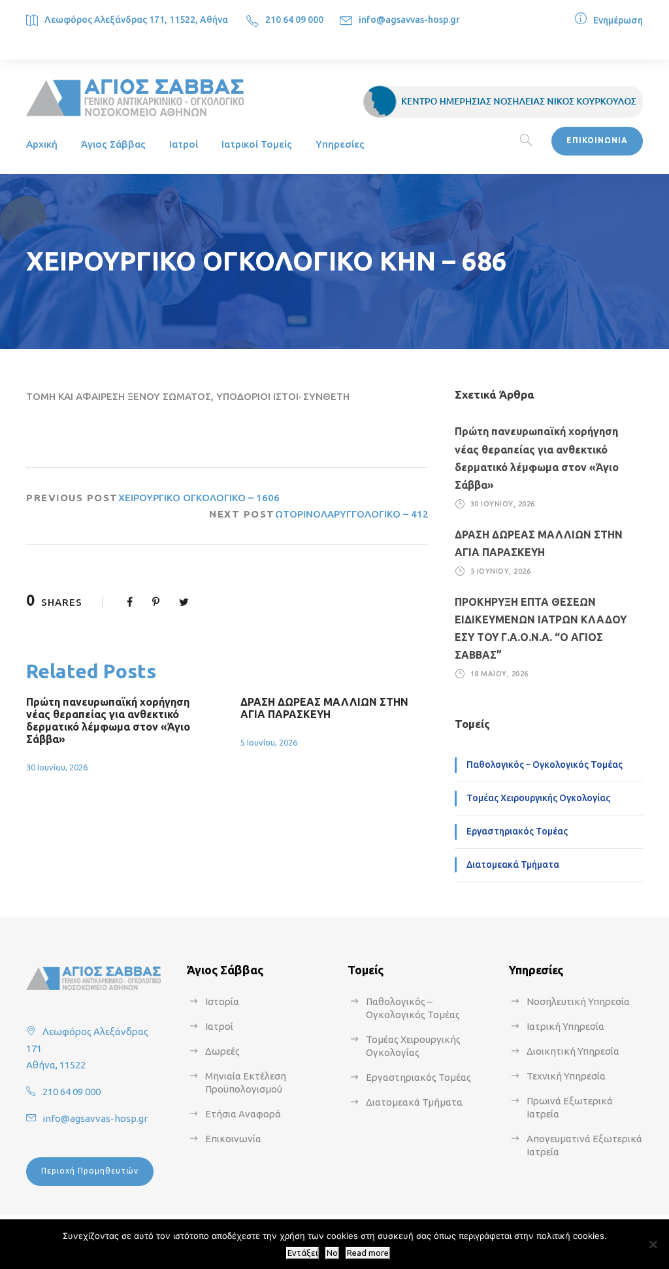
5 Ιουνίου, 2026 (268, 742)
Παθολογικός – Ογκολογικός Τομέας (544, 764)
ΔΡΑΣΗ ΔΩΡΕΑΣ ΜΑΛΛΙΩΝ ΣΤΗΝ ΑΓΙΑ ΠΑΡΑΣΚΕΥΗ (324, 708)
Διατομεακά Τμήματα (512, 864)
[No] (652, 1244)
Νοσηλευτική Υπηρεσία (578, 1001)
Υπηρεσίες (340, 144)
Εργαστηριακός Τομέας (517, 831)
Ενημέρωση (618, 20)
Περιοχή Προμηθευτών (90, 1170)
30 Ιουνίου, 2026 (57, 767)
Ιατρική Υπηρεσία (565, 1026)
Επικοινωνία (233, 1138)
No (332, 1253)
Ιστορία (222, 1001)
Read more (368, 1253)
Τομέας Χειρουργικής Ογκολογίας (538, 798)
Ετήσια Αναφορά (243, 1113)
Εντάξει (302, 1253)
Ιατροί (183, 144)
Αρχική (41, 144)
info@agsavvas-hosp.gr (409, 19)
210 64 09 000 (294, 19)
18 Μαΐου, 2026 (499, 674)
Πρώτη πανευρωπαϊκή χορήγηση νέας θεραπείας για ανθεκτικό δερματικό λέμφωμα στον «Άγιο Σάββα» (108, 721)
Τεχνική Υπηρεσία (566, 1075)
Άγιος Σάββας (113, 144)
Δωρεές (222, 1051)
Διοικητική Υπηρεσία (573, 1051)
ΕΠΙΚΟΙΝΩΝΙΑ (597, 140)
